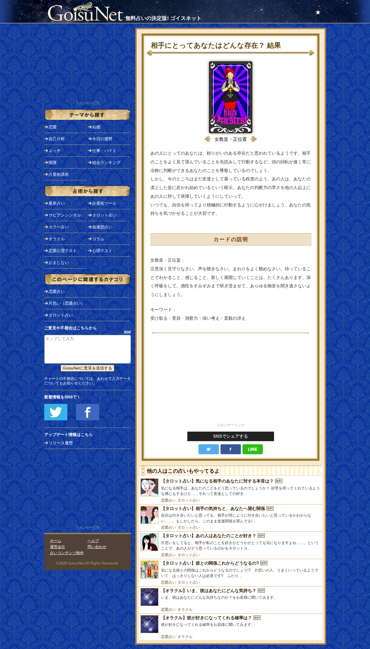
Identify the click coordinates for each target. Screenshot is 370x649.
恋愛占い (168, 500)
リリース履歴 (61, 443)
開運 (53, 162)
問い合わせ (97, 547)
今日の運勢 (102, 138)
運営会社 (57, 547)
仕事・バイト (104, 150)
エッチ (55, 150)
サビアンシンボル (65, 215)
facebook (231, 449)
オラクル (185, 609)
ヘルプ (93, 541)
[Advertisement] (230, 381)
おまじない (59, 262)
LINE (253, 449)
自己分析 (57, 138)
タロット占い (188, 500)
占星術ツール (104, 203)
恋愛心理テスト (63, 250)
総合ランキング (106, 162)
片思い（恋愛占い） (67, 303)
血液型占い (102, 227)
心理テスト (102, 250)
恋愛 (53, 127)
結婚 (96, 127)
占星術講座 (59, 174)
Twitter (209, 449)
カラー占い (59, 227)
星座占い (57, 203)
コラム (98, 238)
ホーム (55, 541)
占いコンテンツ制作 (67, 553)
